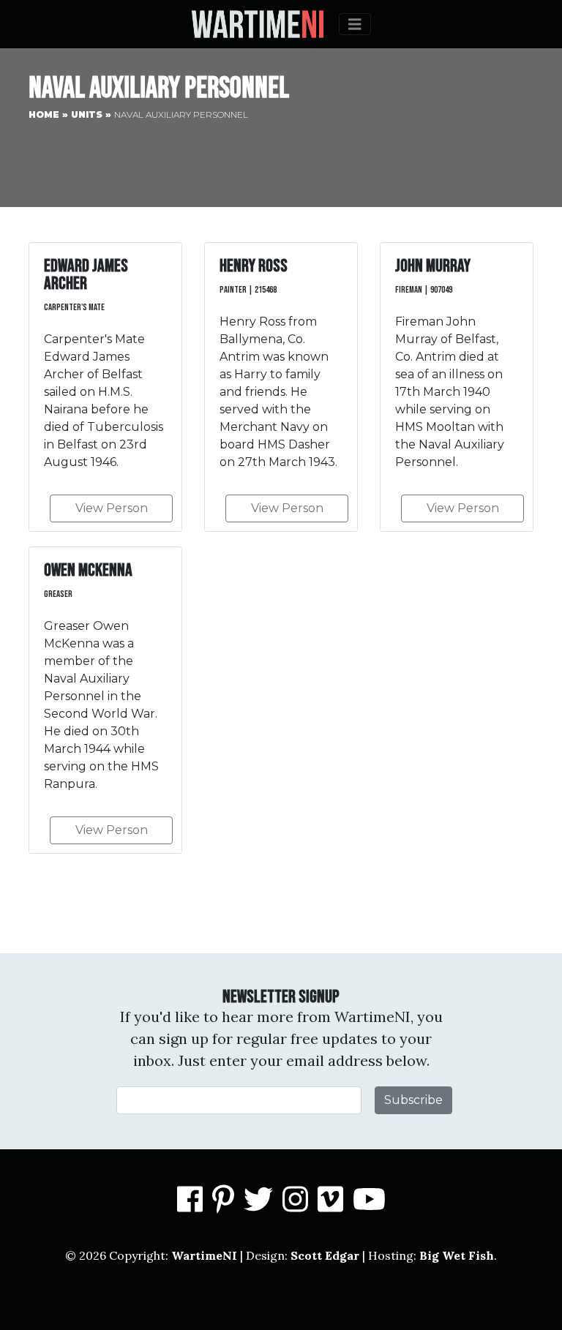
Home (44, 114)
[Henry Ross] (281, 387)
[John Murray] (457, 387)
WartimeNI (204, 1255)
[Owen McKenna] (105, 700)
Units (86, 114)
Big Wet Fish (456, 1255)
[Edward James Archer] (105, 387)
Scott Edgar (325, 1255)
